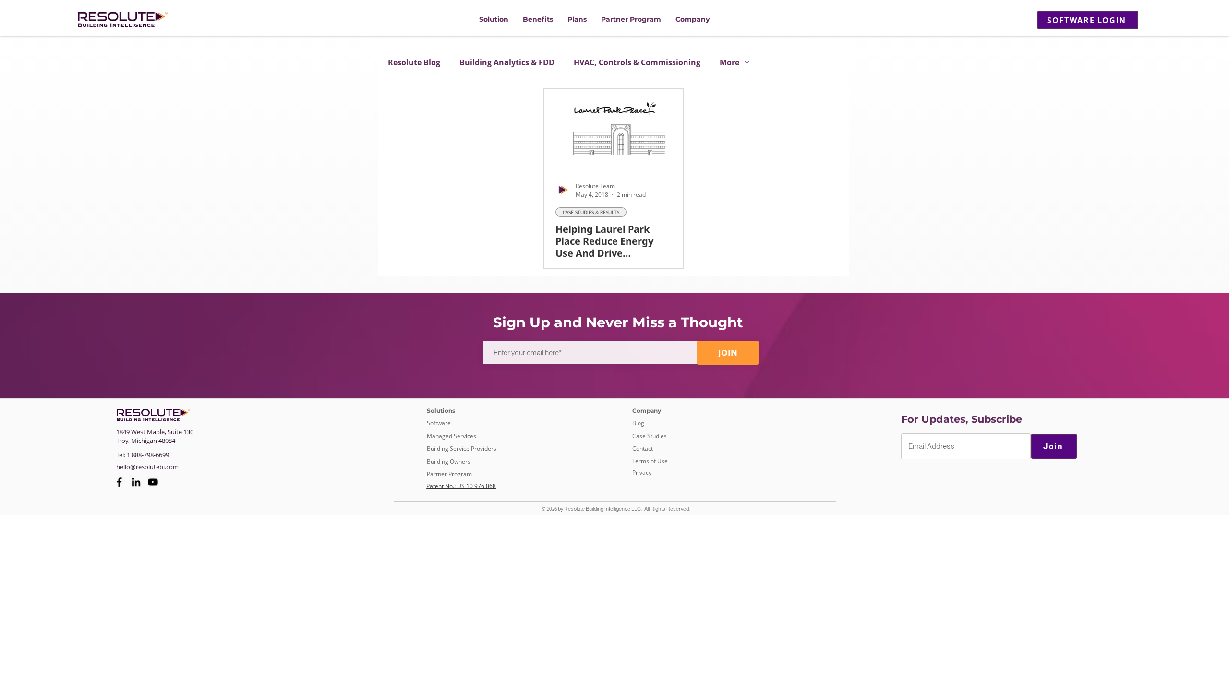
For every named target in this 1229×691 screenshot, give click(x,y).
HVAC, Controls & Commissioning (637, 62)
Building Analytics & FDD (506, 62)
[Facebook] (119, 482)
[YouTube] (153, 482)
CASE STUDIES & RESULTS (591, 212)
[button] (494, 19)
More (729, 62)
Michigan (144, 440)
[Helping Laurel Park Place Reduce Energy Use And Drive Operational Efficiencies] (613, 128)
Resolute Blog (414, 62)
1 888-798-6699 (148, 455)
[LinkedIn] (136, 482)
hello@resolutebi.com (147, 467)
